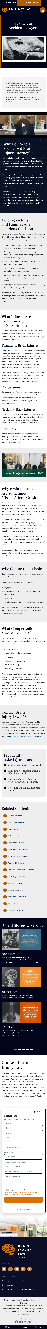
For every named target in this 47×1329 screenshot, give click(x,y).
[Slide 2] (19, 1049)
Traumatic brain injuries (11, 350)
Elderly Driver (13, 829)
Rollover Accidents (15, 883)
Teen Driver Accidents (17, 897)
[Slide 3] (23, 1049)
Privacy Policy (36, 1300)
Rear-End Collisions (16, 863)
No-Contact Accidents (17, 849)
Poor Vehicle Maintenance (19, 856)
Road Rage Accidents (17, 876)
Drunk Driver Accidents (17, 822)
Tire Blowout (13, 903)
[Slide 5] (31, 1049)
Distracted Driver (15, 816)
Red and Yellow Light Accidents (21, 870)
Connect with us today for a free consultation (25, 736)
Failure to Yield (14, 836)
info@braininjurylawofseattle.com (17, 1281)
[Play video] (23, 125)
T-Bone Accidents (15, 890)
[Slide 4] (27, 1049)
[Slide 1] (15, 1049)
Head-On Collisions (16, 843)
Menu (42, 11)
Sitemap (23, 1303)
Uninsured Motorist (16, 910)
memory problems (30, 525)
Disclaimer (25, 1300)
